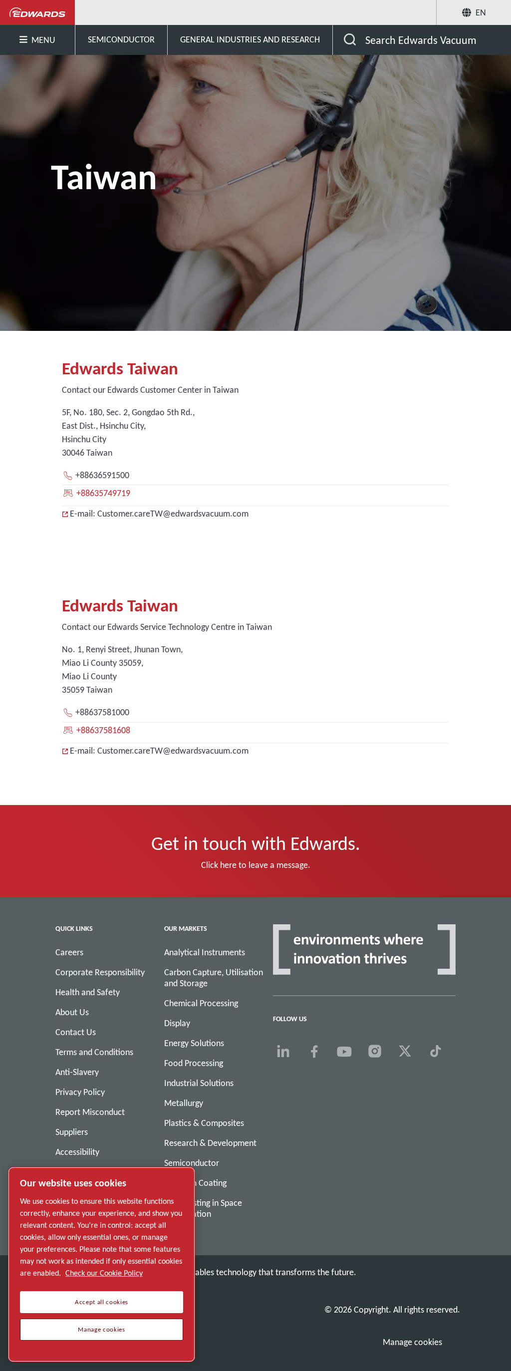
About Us (72, 1012)
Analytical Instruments (204, 952)
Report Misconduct (90, 1111)
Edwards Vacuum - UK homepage (37, 12)
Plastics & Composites (204, 1122)
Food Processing (193, 1063)
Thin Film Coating (195, 1182)
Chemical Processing (201, 1003)
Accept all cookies (101, 1302)
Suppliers (71, 1131)
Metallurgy (183, 1102)
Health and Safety (87, 992)
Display (177, 1023)
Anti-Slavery (77, 1072)
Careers (69, 952)
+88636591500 (102, 475)
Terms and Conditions (94, 1052)
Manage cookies (412, 1342)
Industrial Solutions (199, 1083)
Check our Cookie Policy (104, 1273)
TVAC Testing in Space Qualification (203, 1208)
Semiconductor (191, 1162)
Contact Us (75, 1032)
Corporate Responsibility (100, 972)
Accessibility (77, 1151)
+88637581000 (102, 712)
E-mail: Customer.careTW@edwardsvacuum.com (159, 513)
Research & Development (210, 1142)
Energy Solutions (194, 1043)
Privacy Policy (80, 1092)
